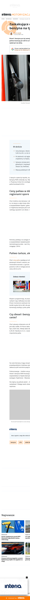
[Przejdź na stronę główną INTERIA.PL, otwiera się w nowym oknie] (6, 14)
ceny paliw (16, 260)
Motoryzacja (9, 18)
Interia (3, 18)
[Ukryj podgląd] (27, 577)
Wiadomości (15, 18)
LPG (20, 442)
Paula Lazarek (17, 33)
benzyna (13, 442)
